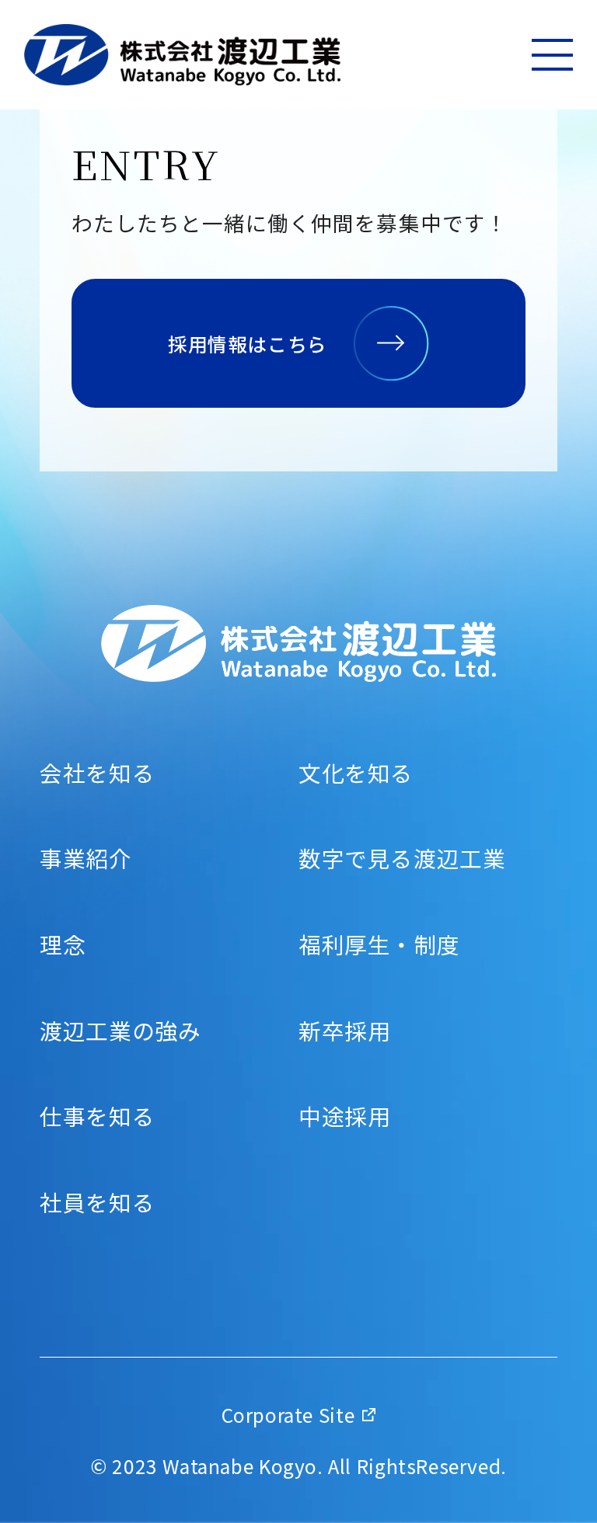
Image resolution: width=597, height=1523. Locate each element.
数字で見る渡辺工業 (402, 858)
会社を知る (97, 773)
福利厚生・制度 (378, 945)
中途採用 (344, 1116)
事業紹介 (85, 858)
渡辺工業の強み (120, 1031)
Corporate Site (288, 1414)
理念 (63, 945)
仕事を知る (97, 1116)
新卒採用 (344, 1031)
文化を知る (356, 773)
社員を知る (97, 1202)
